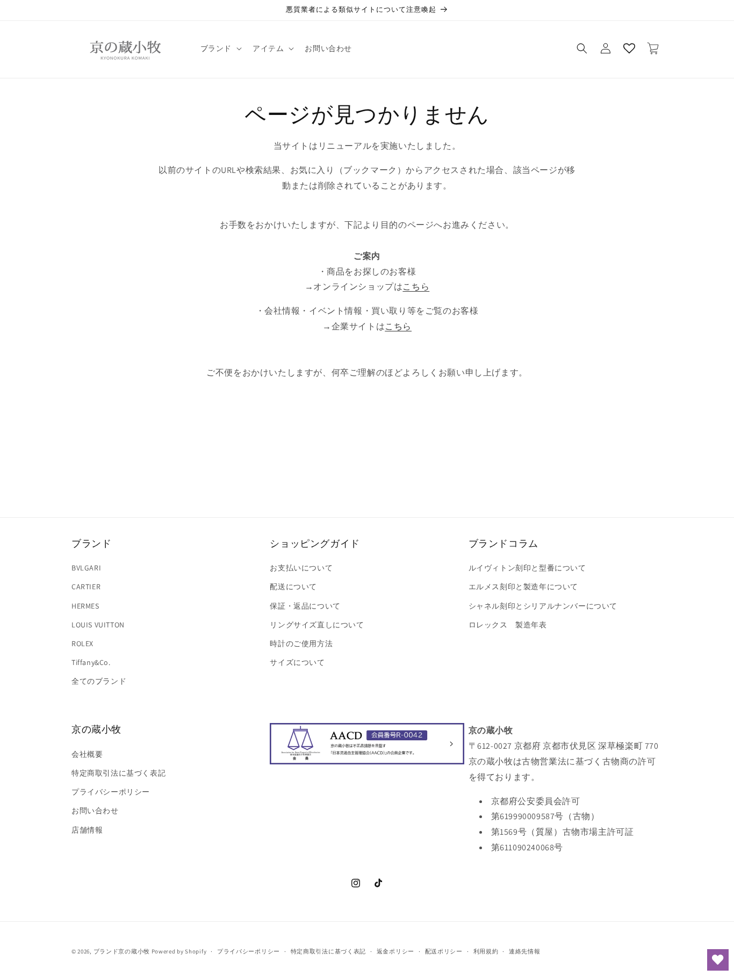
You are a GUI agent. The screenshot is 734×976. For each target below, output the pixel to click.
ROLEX (82, 643)
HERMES (85, 606)
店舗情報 (87, 830)
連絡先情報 (525, 951)
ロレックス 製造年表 (508, 625)
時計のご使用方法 (301, 643)
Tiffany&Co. (91, 662)
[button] (220, 48)
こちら (415, 286)
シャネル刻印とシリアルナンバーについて (543, 606)
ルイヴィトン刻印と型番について (527, 568)
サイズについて (297, 662)
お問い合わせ (95, 810)
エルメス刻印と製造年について (523, 586)
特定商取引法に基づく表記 (118, 773)
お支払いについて (301, 568)
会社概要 (87, 754)
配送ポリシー (444, 951)
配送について (293, 586)
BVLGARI (86, 568)
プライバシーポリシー (110, 792)
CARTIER (85, 586)
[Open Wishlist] (629, 48)
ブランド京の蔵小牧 (121, 951)
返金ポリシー (395, 951)
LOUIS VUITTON (98, 625)
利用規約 (486, 951)
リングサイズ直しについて (317, 625)
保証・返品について (305, 606)
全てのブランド (98, 681)
